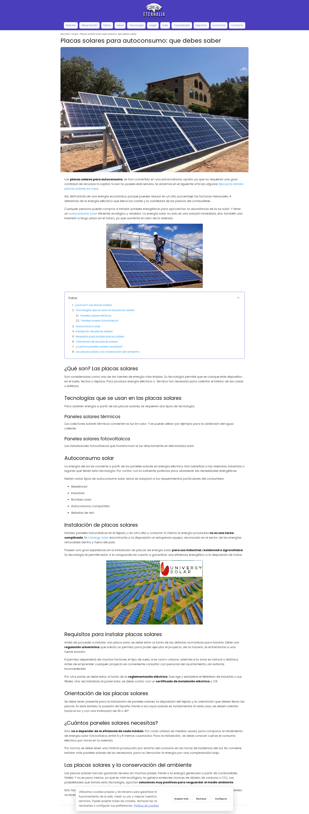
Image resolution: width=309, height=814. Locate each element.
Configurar (221, 798)
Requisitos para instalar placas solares (100, 336)
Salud (120, 25)
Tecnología (136, 25)
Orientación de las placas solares (97, 341)
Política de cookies (146, 805)
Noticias (71, 25)
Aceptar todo (181, 798)
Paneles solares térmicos (95, 315)
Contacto (237, 25)
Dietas (107, 25)
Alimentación (89, 25)
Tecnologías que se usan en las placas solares (105, 310)
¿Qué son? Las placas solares (93, 305)
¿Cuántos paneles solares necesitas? (99, 346)
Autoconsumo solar (88, 326)
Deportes (201, 25)
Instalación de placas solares (94, 331)
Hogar (153, 25)
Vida (165, 25)
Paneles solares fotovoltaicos (99, 320)
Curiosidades (181, 25)
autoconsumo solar (83, 213)
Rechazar (201, 798)
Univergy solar (98, 538)
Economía (219, 25)
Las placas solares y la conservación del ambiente (107, 352)
